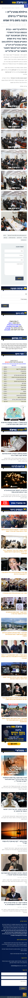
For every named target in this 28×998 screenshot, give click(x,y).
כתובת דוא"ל (24, 299)
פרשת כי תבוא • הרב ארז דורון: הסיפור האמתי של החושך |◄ (15, 810)
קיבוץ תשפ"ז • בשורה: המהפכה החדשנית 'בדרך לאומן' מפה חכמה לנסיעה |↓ (14, 423)
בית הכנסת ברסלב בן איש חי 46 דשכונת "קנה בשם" (17, 235)
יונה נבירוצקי (19, 237)
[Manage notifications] (24, 994)
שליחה (5, 306)
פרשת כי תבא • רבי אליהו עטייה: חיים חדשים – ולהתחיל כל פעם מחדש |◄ (15, 904)
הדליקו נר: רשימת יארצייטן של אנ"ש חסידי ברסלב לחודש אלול (15, 491)
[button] (26, 6)
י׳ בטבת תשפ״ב (18, 24)
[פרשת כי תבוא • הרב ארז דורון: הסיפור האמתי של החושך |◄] (14, 799)
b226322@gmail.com (16, 965)
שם (26, 294)
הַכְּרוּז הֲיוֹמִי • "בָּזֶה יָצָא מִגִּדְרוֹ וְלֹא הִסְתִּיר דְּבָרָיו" (14, 842)
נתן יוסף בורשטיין (12, 237)
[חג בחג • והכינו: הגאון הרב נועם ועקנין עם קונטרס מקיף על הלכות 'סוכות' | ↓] (14, 862)
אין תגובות (11, 24)
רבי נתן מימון (23, 240)
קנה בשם (5, 237)
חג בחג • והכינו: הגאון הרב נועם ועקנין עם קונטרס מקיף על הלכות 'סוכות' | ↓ (14, 874)
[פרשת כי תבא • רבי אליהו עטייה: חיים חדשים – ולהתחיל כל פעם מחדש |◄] (14, 893)
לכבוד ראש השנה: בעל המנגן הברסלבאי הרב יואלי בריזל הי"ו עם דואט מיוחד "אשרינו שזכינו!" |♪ (15, 779)
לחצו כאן (3, 930)
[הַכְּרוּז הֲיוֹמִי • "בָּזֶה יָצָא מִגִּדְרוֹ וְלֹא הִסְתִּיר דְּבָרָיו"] (14, 830)
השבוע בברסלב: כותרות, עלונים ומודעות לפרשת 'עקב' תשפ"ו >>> (14, 455)
